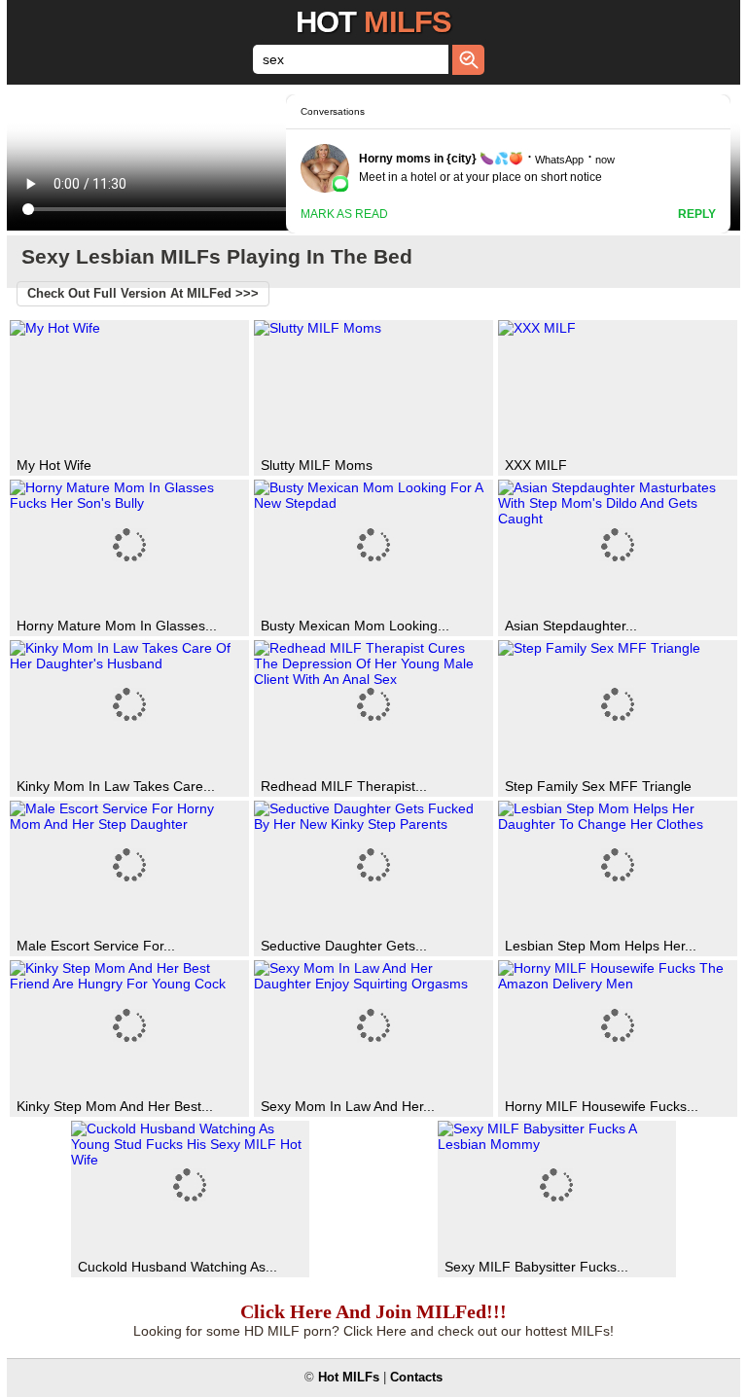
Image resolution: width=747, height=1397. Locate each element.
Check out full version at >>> (143, 294)
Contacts (416, 1377)
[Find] (468, 60)
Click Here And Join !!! (373, 1311)
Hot (373, 22)
